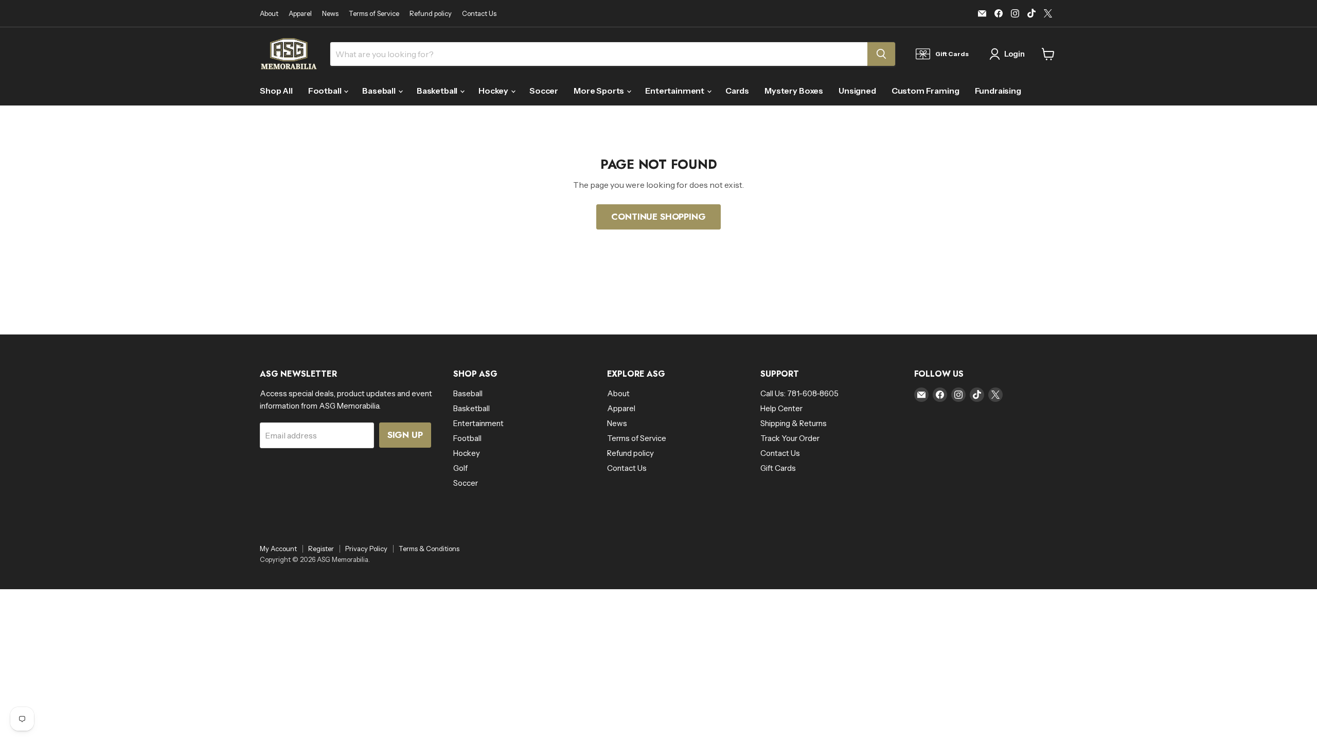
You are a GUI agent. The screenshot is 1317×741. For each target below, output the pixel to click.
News (330, 13)
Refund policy (431, 13)
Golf (460, 468)
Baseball (379, 90)
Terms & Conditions (429, 548)
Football (325, 90)
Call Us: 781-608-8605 (799, 393)
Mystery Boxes (793, 90)
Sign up (405, 435)
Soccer (543, 90)
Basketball (438, 90)
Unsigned (857, 90)
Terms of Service (374, 13)
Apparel (300, 13)
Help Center (781, 408)
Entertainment (675, 90)
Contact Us (479, 13)
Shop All (276, 90)
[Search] (881, 54)
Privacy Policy (366, 548)
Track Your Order (790, 438)
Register (321, 548)
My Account (278, 548)
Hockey (494, 90)
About (269, 13)
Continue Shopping (658, 216)
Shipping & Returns (793, 423)
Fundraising (998, 90)
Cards (737, 90)
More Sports (600, 90)
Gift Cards (778, 468)
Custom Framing (925, 90)
